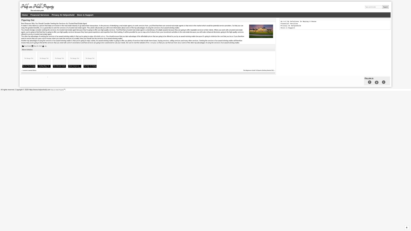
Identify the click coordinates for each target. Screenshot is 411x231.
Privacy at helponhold (63, 15)
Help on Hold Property (37, 6)
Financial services (39, 15)
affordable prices (99, 36)
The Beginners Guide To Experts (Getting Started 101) (259, 70)
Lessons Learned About (28, 70)
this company (152, 43)
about (179, 43)
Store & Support (85, 15)
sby (45, 46)
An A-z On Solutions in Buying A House (298, 21)
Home (25, 15)
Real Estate (27, 46)
